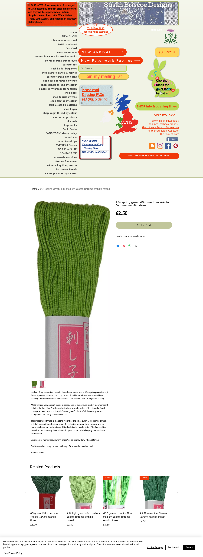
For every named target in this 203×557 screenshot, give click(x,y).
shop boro (71, 93)
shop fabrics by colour (63, 101)
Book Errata (69, 129)
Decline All (173, 547)
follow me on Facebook (164, 121)
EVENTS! (126, 122)
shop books (70, 125)
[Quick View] (47, 492)
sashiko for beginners (64, 69)
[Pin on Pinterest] (124, 246)
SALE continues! (67, 44)
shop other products (65, 117)
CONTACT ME (68, 153)
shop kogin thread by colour (60, 113)
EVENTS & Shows (66, 145)
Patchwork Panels (66, 169)
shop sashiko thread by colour (59, 85)
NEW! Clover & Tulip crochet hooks (56, 57)
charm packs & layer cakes (61, 174)
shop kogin (70, 109)
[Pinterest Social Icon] (176, 146)
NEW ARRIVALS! (67, 53)
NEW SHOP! (69, 36)
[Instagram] (160, 146)
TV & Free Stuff (96, 28)
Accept (189, 547)
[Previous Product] (26, 492)
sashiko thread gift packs (62, 77)
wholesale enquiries (65, 157)
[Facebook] (168, 146)
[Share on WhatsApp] (130, 246)
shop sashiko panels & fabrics (59, 73)
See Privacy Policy (13, 553)
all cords (72, 121)
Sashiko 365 (70, 65)
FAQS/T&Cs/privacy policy (61, 133)
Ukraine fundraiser (66, 161)
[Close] (200, 540)
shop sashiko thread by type (60, 81)
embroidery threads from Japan (58, 89)
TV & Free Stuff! (67, 149)
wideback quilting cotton (62, 165)
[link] (167, 52)
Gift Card (71, 48)
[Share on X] (136, 246)
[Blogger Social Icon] (152, 146)
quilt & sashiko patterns (63, 105)
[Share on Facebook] (118, 246)
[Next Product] (177, 492)
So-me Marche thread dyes (61, 61)
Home (73, 32)
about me (71, 137)
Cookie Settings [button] (155, 547)
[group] (101, 501)
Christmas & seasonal (64, 40)
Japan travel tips (67, 141)
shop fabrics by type (65, 97)
